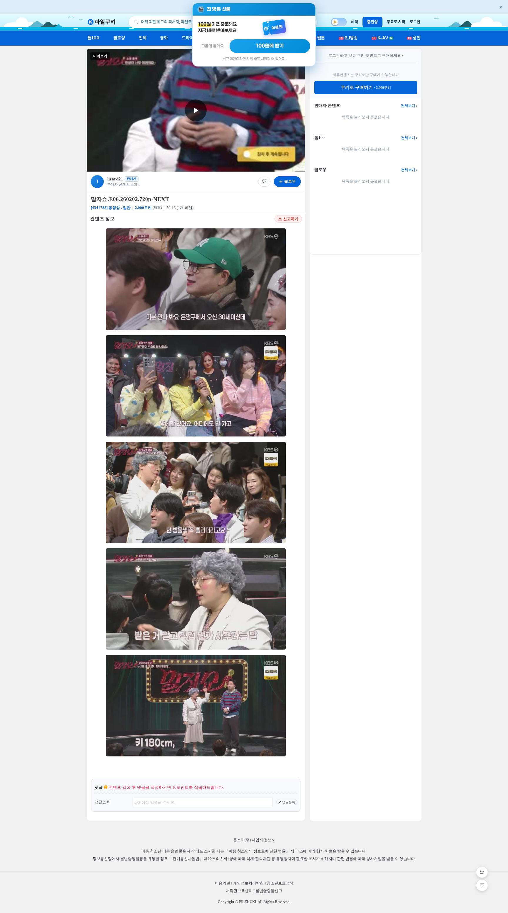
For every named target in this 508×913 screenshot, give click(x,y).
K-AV (382, 38)
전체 (142, 38)
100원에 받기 (270, 46)
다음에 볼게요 (212, 46)
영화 (164, 38)
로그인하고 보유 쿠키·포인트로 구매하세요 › (365, 55)
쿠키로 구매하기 (366, 87)
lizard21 (115, 179)
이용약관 (222, 883)
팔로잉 (119, 38)
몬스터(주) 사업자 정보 (254, 840)
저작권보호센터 (239, 891)
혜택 (354, 21)
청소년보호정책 (280, 883)
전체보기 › (409, 106)
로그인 (415, 21)
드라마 (187, 38)
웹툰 (319, 38)
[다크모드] (339, 22)
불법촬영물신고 (268, 891)
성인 (414, 38)
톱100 (94, 38)
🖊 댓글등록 (286, 802)
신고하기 (290, 219)
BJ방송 (349, 38)
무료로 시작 (396, 21)
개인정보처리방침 (248, 883)
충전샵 (372, 21)
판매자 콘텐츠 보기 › (123, 184)
